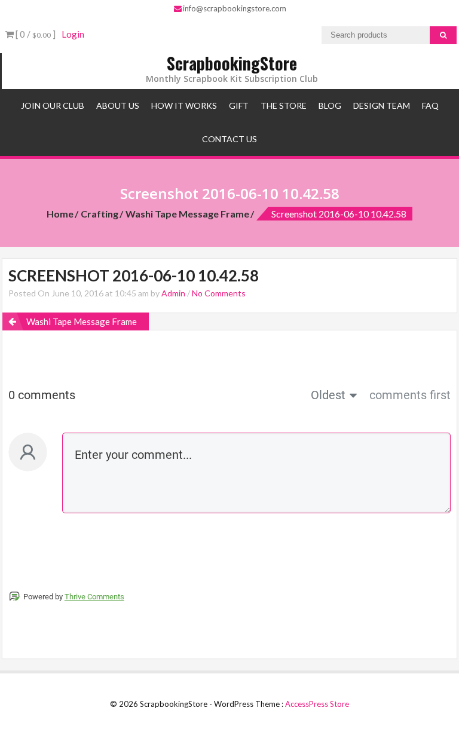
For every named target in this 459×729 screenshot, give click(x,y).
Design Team (381, 105)
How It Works (184, 105)
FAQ (430, 105)
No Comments (219, 293)
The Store (284, 105)
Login (73, 34)
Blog (330, 105)
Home (60, 213)
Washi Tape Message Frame (187, 213)
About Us (117, 105)
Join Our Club (52, 105)
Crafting (99, 213)
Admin (173, 293)
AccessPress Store (317, 704)
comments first (410, 395)
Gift (239, 105)
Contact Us (229, 139)
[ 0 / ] (35, 34)
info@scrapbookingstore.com (234, 8)
